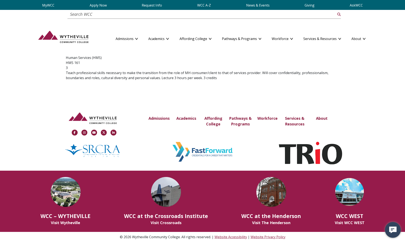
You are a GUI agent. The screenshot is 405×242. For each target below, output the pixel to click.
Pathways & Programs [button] (240, 37)
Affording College (213, 121)
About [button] (356, 37)
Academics (186, 118)
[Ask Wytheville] (393, 230)
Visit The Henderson (271, 222)
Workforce (267, 118)
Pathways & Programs (240, 121)
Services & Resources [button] (320, 37)
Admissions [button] (125, 37)
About (322, 118)
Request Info (152, 5)
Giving (310, 5)
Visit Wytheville (65, 222)
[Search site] (339, 14)
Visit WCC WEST (349, 222)
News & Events (258, 5)
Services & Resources (294, 121)
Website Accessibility (231, 237)
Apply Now (98, 5)
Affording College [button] (194, 37)
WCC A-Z (204, 5)
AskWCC (356, 5)
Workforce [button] (280, 37)
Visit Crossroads (166, 222)
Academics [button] (156, 37)
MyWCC (48, 5)
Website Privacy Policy (268, 237)
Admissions (159, 118)
